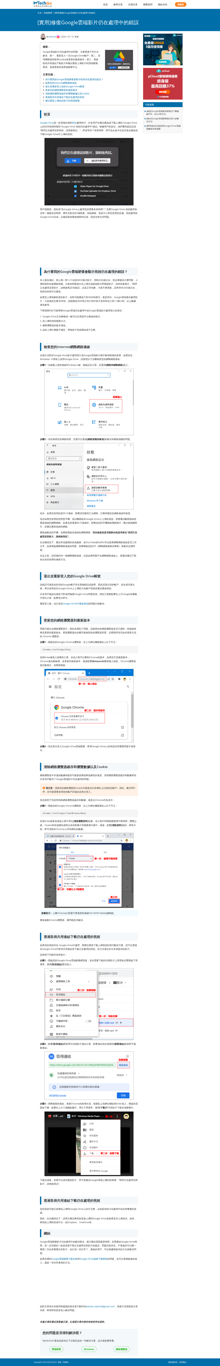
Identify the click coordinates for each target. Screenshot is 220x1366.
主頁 (39, 12)
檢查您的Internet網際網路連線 (61, 82)
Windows (89, 1349)
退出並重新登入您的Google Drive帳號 (64, 86)
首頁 (105, 4)
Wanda (52, 36)
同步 (74, 122)
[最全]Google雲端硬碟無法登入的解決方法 (162, 120)
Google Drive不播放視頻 (75, 603)
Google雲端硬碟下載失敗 (64, 1258)
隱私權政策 (172, 1362)
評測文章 (133, 4)
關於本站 (162, 4)
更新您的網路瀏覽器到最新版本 (61, 89)
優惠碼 (181, 4)
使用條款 (182, 1362)
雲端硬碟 (48, 12)
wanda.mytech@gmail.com (100, 1306)
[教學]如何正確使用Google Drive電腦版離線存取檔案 (163, 127)
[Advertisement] (89, 238)
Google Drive (47, 122)
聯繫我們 (147, 4)
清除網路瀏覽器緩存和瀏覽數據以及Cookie (67, 93)
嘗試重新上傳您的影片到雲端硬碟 (62, 100)
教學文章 (118, 4)
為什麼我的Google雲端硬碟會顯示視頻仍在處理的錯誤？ (74, 79)
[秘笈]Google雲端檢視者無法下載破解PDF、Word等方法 (162, 112)
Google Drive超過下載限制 (93, 1258)
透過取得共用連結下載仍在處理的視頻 (64, 97)
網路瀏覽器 (121, 1349)
